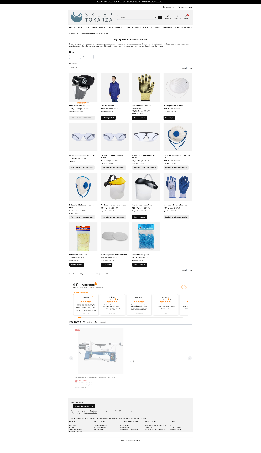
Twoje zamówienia (100, 425)
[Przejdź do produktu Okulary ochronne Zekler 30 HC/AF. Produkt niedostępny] (115, 137)
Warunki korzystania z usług (131, 418)
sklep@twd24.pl (186, 7)
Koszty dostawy (125, 427)
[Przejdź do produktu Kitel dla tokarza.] (115, 87)
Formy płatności (125, 425)
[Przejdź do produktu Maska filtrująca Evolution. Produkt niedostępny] (83, 87)
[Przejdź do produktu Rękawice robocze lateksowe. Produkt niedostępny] (178, 187)
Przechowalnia (99, 429)
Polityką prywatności (91, 413)
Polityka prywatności (112, 418)
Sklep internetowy (130, 440)
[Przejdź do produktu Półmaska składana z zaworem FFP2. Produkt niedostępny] (83, 187)
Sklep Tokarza (73, 33)
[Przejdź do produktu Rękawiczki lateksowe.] (83, 236)
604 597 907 (170, 7)
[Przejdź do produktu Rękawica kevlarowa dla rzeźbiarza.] (146, 87)
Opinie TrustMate (175, 427)
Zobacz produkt (108, 118)
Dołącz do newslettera (84, 406)
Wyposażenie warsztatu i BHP (89, 33)
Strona (184, 68)
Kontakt (71, 427)
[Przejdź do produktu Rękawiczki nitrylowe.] (146, 236)
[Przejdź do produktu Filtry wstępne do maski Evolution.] (115, 236)
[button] (160, 17)
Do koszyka (169, 118)
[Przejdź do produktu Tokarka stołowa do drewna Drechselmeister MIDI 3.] (100, 351)
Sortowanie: (73, 63)
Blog (171, 425)
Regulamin (93, 411)
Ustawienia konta (100, 427)
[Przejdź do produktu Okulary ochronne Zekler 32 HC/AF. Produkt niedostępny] (146, 137)
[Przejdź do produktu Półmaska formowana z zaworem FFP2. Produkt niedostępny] (178, 137)
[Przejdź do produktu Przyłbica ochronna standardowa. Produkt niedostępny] (115, 187)
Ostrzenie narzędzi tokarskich (155, 429)
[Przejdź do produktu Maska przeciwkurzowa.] (178, 87)
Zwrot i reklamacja (75, 429)
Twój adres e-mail (77, 402)
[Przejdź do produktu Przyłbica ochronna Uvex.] (146, 187)
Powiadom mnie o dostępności (82, 118)
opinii (96, 287)
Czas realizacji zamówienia (129, 429)
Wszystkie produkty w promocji (94, 322)
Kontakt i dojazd (175, 429)
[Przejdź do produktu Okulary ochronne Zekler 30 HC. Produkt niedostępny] (83, 137)
